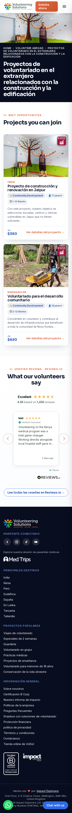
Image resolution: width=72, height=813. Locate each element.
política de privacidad (17, 727)
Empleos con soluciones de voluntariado (29, 716)
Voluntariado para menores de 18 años (28, 666)
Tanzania (9, 610)
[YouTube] (36, 542)
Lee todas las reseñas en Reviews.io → (36, 492)
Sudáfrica (9, 594)
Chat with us (55, 805)
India (6, 577)
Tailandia (9, 616)
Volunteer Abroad (30, 48)
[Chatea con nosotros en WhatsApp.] (8, 805)
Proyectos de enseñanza (19, 660)
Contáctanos (11, 738)
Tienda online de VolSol (18, 744)
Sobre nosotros (13, 688)
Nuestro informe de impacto (21, 699)
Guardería (9, 644)
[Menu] (64, 6)
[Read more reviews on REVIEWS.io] (48, 477)
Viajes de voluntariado (17, 633)
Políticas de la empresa (18, 705)
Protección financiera (17, 721)
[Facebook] (7, 542)
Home (7, 48)
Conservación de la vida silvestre (24, 671)
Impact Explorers (48, 791)
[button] (8, 438)
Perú (6, 588)
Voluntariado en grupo (17, 649)
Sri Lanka (9, 605)
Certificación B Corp (16, 694)
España (8, 599)
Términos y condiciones (19, 733)
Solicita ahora (43, 6)
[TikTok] (26, 542)
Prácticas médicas (15, 655)
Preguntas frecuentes (17, 710)
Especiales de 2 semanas (20, 638)
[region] (36, 438)
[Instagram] (16, 542)
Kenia (7, 583)
